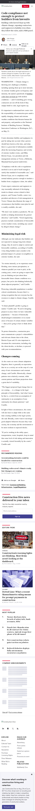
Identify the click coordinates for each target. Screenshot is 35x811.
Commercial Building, (18, 485)
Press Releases (6, 758)
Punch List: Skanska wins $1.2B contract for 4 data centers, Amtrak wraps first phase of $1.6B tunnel (19, 630)
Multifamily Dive (22, 767)
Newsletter (5, 750)
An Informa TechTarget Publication (17, 2)
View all (4, 712)
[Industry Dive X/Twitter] (13, 729)
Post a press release (15, 712)
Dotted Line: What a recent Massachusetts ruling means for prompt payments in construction (16, 596)
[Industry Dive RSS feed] (18, 729)
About (3, 740)
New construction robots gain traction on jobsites (18, 641)
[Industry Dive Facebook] (8, 729)
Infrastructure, (7, 487)
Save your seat (8, 807)
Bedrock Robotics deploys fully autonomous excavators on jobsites (18, 650)
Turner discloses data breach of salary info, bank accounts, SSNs (18, 619)
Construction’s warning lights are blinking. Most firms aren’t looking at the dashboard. (17, 557)
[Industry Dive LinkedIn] (3, 729)
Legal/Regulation (19, 487)
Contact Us (5, 747)
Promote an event (23, 756)
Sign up (26, 6)
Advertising (20, 742)
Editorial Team (6, 744)
